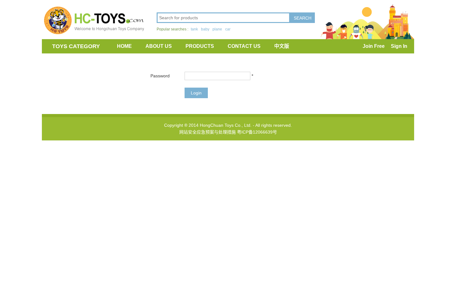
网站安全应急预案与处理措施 (207, 132)
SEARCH (302, 18)
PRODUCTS (200, 46)
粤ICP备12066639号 (257, 132)
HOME (124, 46)
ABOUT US (158, 46)
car (227, 29)
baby (205, 29)
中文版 (281, 46)
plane (217, 29)
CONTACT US (244, 46)
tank (194, 29)
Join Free (374, 46)
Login (196, 92)
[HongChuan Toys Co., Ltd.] (93, 20)
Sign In (399, 46)
